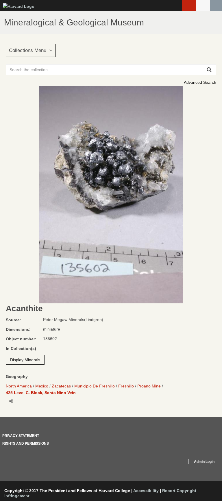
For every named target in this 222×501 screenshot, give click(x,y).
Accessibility (146, 490)
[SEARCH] (216, 5)
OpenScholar (172, 462)
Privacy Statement (20, 436)
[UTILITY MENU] (203, 5)
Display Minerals (25, 359)
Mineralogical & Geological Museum (74, 22)
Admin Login (204, 462)
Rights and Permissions (25, 443)
